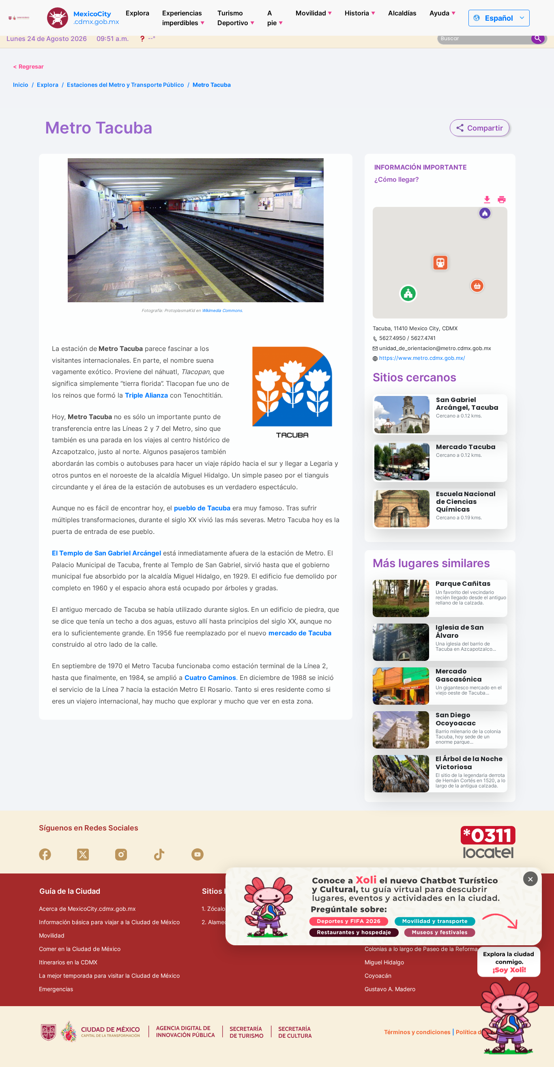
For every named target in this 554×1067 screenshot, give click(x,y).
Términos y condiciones (417, 1031)
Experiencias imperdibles (182, 18)
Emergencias (56, 988)
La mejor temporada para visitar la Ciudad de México (109, 975)
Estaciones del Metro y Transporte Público (125, 84)
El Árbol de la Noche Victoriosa (469, 762)
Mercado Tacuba (466, 447)
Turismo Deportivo (232, 18)
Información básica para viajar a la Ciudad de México (109, 922)
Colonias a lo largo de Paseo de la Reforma (421, 948)
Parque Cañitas (463, 583)
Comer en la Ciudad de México (79, 948)
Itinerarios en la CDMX (68, 962)
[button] (440, 263)
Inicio (20, 84)
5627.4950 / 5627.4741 (407, 338)
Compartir (485, 128)
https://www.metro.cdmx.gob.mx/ (422, 358)
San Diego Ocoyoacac (456, 718)
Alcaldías (402, 13)
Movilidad (311, 13)
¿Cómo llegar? (396, 179)
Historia (357, 13)
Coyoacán (378, 975)
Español (499, 18)
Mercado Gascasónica (459, 675)
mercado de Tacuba (299, 633)
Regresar (28, 66)
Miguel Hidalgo (384, 962)
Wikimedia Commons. (222, 310)
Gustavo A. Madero (390, 988)
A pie (272, 18)
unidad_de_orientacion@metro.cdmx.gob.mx (435, 348)
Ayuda (439, 13)
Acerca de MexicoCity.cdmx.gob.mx (87, 908)
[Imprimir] (502, 199)
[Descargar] (487, 199)
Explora (137, 13)
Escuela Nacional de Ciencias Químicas (466, 501)
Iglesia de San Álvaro (460, 631)
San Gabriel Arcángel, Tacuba (467, 403)
